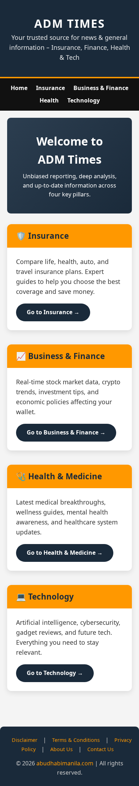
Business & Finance (100, 88)
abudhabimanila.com (64, 763)
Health (49, 100)
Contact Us (100, 749)
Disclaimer (24, 740)
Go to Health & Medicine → (65, 552)
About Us (61, 749)
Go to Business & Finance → (66, 432)
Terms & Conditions (76, 740)
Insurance (50, 88)
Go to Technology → (55, 673)
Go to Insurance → (53, 312)
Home (19, 88)
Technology (83, 100)
